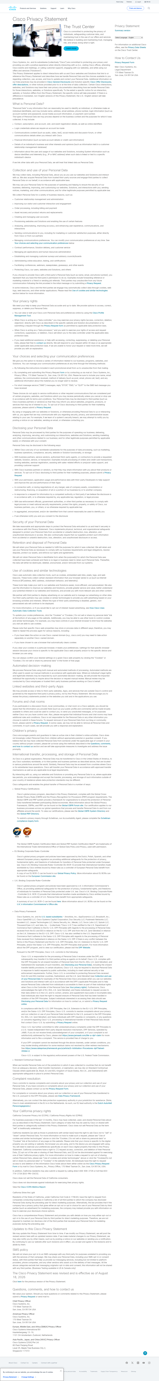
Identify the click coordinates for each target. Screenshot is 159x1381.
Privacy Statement (10, 1377)
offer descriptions (20, 85)
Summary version (122, 30)
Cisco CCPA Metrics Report (33, 1187)
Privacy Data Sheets (137, 47)
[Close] (61, 1371)
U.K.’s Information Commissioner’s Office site (37, 904)
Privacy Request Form (58, 1089)
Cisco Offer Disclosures (100, 82)
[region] (32, 1374)
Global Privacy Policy (67, 873)
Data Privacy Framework (69, 1096)
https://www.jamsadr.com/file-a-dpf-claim (81, 1035)
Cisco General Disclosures (59, 82)
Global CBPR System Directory (91, 811)
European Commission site (43, 876)
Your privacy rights (78, 987)
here (59, 901)
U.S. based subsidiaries (52, 917)
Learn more (71, 48)
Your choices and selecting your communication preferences (41, 243)
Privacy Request (94, 283)
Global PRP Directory (29, 814)
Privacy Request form (53, 326)
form (62, 372)
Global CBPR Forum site (72, 805)
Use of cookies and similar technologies (90, 290)
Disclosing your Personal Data (78, 965)
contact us (41, 343)
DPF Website (84, 948)
